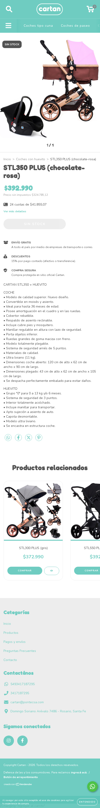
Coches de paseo (75, 25)
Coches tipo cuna (38, 25)
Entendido (87, 802)
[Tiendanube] (18, 785)
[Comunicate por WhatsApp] (92, 786)
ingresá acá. (79, 772)
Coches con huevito (30, 159)
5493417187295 (22, 684)
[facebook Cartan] (22, 741)
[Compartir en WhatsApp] (8, 438)
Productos (10, 633)
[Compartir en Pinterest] (38, 439)
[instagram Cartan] (8, 741)
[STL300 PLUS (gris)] (51, 571)
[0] (90, 10)
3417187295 (19, 693)
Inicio (7, 159)
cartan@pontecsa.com (27, 702)
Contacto (10, 660)
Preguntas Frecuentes (19, 651)
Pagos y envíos (14, 642)
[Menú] (8, 26)
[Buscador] (9, 9)
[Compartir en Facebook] (19, 439)
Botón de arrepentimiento (20, 777)
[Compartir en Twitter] (29, 439)
